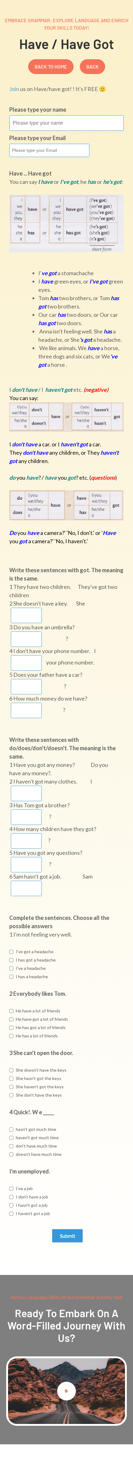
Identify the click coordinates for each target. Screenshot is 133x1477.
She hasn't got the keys (38, 1078)
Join (14, 88)
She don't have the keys (39, 1095)
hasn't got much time (36, 1129)
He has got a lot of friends (41, 1027)
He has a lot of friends (37, 1035)
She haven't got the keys (40, 1086)
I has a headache (32, 976)
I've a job (24, 1188)
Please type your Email (37, 137)
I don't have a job (32, 1196)
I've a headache (31, 968)
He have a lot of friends (38, 1010)
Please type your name (37, 109)
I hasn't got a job (32, 1205)
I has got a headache (36, 959)
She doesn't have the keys (41, 1070)
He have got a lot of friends (42, 1019)
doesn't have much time (39, 1154)
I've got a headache (35, 951)
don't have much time (36, 1145)
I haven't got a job (33, 1213)
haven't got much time (37, 1137)
